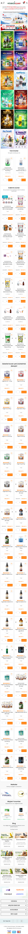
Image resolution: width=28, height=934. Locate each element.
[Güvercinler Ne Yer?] (21, 835)
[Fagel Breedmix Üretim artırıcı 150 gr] (21, 760)
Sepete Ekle (10, 179)
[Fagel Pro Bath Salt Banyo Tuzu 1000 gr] (7, 677)
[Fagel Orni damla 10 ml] (21, 567)
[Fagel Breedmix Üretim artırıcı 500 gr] (21, 650)
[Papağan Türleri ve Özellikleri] (7, 853)
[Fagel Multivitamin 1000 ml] (7, 539)
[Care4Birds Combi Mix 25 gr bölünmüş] (20, 338)
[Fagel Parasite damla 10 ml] (7, 622)
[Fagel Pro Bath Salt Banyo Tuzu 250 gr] (21, 732)
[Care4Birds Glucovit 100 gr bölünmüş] (20, 255)
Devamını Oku (7, 846)
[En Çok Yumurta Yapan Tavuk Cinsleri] (21, 853)
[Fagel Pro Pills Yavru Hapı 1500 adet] (7, 705)
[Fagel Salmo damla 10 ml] (7, 594)
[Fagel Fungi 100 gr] (7, 456)
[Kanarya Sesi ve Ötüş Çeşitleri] (7, 835)
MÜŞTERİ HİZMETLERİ (14, 905)
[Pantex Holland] (21, 794)
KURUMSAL (14, 901)
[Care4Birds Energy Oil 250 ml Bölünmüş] (20, 283)
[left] (3, 169)
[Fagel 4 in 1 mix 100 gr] (7, 429)
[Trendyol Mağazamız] (8, 894)
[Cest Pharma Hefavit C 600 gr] (21, 162)
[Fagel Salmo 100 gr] (21, 401)
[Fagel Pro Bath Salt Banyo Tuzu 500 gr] (7, 732)
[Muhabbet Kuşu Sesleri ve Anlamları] (7, 871)
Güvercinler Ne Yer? (21, 839)
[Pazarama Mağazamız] (20, 894)
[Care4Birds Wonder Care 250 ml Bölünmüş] (20, 311)
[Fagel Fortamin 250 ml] (21, 512)
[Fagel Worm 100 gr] (7, 484)
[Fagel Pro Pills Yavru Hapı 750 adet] (21, 677)
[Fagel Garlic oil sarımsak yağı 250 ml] (21, 622)
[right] (25, 169)
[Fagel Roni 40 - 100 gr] (7, 374)
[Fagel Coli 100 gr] (21, 429)
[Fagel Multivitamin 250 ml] (21, 705)
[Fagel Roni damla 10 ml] (7, 567)
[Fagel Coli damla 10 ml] (21, 594)
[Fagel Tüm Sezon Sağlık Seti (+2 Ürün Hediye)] (7, 200)
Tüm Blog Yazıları (14, 829)
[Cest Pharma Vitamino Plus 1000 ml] (8, 162)
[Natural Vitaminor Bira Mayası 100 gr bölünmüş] (7, 338)
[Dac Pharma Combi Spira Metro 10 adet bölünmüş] (7, 255)
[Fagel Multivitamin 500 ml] (7, 760)
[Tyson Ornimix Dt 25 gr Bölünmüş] (20, 228)
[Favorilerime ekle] (11, 158)
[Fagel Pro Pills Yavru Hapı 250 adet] (21, 484)
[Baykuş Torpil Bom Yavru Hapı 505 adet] (7, 228)
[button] (3, 19)
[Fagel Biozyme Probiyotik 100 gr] (21, 539)
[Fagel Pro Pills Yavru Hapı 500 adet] (7, 512)
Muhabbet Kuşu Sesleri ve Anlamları (7, 876)
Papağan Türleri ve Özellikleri (7, 858)
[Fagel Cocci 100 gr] (7, 401)
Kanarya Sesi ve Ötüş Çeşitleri (7, 840)
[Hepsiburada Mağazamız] (20, 890)
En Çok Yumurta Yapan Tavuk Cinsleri (21, 858)
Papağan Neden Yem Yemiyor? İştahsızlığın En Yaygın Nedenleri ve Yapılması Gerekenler (21, 876)
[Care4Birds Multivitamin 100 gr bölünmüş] (7, 283)
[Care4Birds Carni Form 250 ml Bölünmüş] (7, 311)
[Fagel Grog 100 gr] (21, 456)
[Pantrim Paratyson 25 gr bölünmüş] (20, 200)
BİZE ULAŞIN (14, 914)
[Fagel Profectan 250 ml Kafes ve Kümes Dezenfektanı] (7, 650)
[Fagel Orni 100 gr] (21, 374)
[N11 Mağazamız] (8, 890)
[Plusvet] (7, 794)
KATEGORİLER (14, 910)
